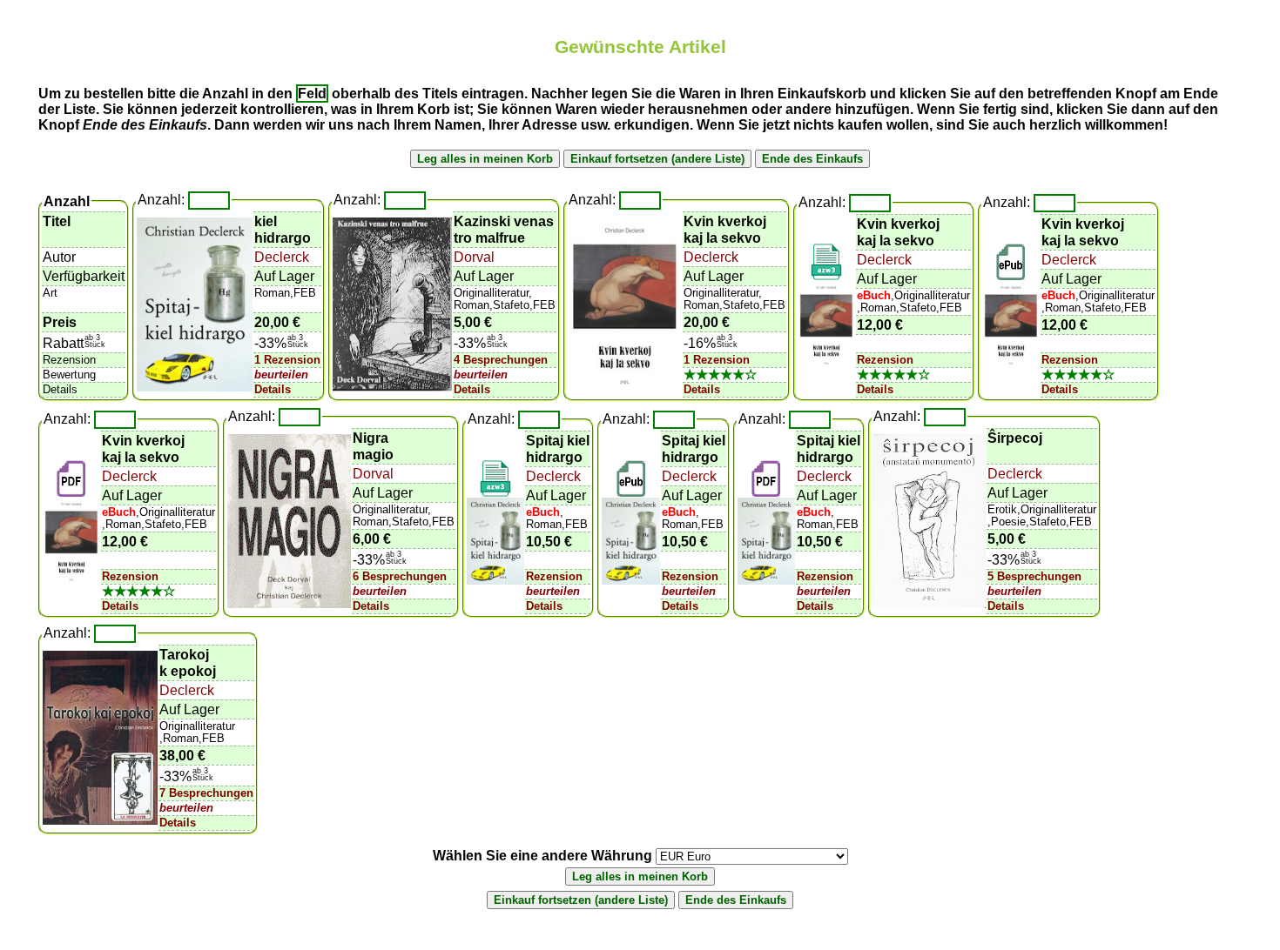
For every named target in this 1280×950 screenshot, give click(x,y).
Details (272, 389)
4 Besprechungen (501, 359)
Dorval (474, 257)
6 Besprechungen (400, 576)
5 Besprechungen (1034, 576)
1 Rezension (287, 359)
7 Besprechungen (206, 792)
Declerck (281, 257)
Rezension (885, 359)
